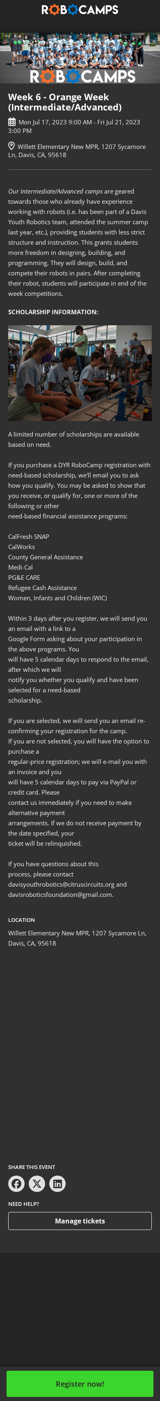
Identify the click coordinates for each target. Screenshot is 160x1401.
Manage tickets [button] (80, 1220)
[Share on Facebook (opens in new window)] (16, 1184)
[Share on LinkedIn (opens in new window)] (57, 1184)
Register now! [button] (80, 1384)
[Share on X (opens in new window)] (37, 1184)
